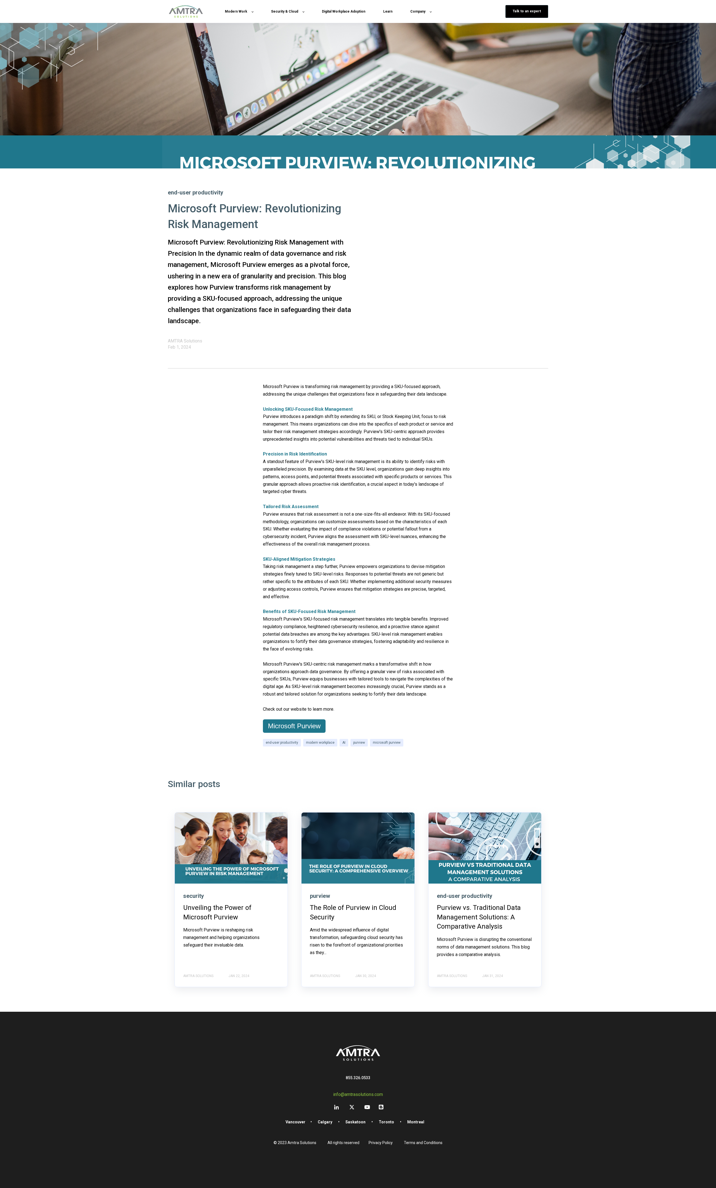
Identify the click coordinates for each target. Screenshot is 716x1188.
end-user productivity (282, 743)
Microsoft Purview (294, 726)
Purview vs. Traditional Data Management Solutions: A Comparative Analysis (479, 917)
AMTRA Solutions (185, 341)
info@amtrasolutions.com (358, 1094)
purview (359, 743)
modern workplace (320, 743)
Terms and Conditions (423, 1142)
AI (343, 743)
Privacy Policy (381, 1142)
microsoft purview (387, 743)
